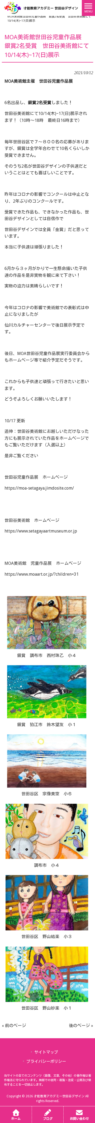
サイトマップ (46, 1052)
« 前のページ (14, 1025)
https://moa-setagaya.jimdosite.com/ (39, 488)
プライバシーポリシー (46, 1061)
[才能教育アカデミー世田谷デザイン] (41, 7)
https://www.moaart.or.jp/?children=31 (41, 574)
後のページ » (81, 1025)
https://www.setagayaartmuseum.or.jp (40, 531)
